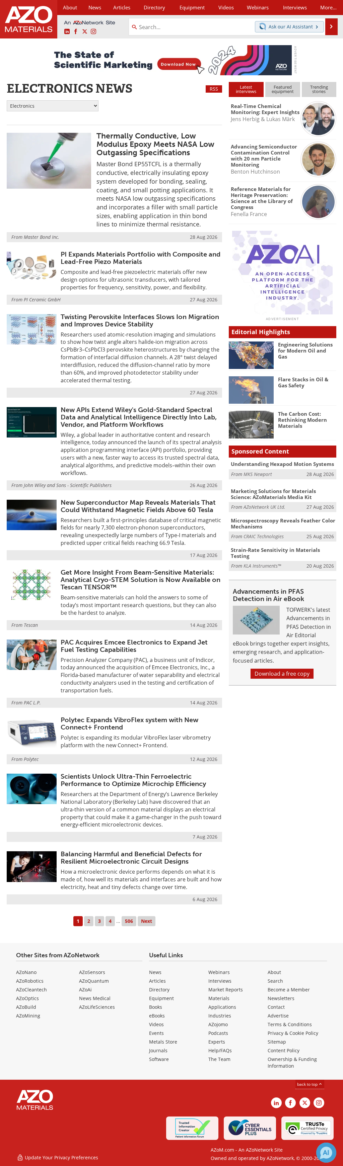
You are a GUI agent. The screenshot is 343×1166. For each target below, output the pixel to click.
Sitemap (277, 1042)
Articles (157, 981)
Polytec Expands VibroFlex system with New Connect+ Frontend (129, 723)
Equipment (161, 998)
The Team (219, 1059)
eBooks (157, 1015)
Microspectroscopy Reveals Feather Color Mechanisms (283, 523)
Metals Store (163, 1042)
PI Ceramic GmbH (42, 299)
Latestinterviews (246, 89)
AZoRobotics (30, 981)
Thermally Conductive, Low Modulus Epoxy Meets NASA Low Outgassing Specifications (155, 144)
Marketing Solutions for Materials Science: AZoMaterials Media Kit (273, 494)
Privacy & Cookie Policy (293, 1033)
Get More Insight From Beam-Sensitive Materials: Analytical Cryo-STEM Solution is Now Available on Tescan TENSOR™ (140, 579)
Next (146, 921)
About (274, 972)
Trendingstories (319, 89)
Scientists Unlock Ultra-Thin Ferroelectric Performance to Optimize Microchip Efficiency (133, 780)
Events (156, 1033)
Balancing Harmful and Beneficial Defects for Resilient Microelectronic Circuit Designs (131, 857)
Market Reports (225, 989)
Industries (219, 1015)
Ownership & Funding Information (292, 1062)
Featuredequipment (283, 89)
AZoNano (26, 972)
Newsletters (281, 998)
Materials (218, 998)
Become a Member (289, 989)
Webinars (219, 972)
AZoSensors (92, 972)
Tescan (31, 625)
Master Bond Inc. (41, 237)
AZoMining (28, 1015)
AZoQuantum (94, 981)
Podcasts (218, 1033)
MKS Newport (258, 474)
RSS (214, 89)
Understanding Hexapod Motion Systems (282, 464)
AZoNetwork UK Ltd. (264, 507)
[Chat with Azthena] (326, 1153)
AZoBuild (26, 1007)
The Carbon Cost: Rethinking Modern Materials (302, 419)
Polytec (31, 759)
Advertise (278, 1015)
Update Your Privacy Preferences (60, 1157)
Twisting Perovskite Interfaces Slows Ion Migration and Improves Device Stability (140, 320)
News (155, 972)
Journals (158, 1050)
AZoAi (85, 989)
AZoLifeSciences (97, 1007)
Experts (216, 1042)
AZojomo (218, 1024)
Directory (154, 7)
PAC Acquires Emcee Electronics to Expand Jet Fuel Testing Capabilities (134, 646)
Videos (156, 1024)
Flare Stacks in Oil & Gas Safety (303, 382)
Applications (222, 1007)
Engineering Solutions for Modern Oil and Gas (305, 350)
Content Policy (283, 1050)
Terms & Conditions (290, 1024)
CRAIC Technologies (264, 536)
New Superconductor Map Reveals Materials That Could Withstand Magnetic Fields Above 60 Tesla (138, 506)
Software (159, 1059)
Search (275, 981)
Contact (276, 1007)
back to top (308, 1084)
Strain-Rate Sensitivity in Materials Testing (275, 553)
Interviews (219, 981)
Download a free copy (282, 673)
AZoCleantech (31, 989)
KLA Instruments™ (262, 566)
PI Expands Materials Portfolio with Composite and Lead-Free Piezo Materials (140, 258)
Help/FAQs (220, 1050)
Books (155, 1007)
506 (129, 921)
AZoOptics (27, 998)
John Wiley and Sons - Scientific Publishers (68, 485)
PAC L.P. (32, 702)
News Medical (95, 998)
